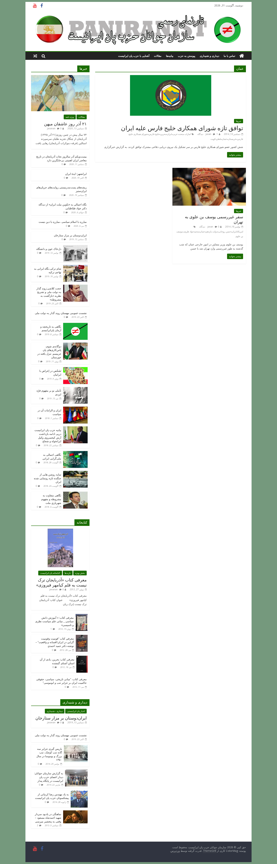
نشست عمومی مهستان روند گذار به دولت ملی (61, 313)
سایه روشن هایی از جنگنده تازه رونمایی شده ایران (47, 478)
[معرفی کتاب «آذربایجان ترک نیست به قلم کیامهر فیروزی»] (60, 530)
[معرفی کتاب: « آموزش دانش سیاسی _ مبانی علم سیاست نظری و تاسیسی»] (82, 616)
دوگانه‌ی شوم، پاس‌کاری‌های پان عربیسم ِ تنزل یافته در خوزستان (49, 352)
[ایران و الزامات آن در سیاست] (75, 408)
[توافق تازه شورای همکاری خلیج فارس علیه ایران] (170, 77)
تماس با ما (229, 56)
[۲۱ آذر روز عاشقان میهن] (60, 77)
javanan (51, 128)
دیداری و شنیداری (209, 56)
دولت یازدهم (211, 231)
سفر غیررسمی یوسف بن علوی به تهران (214, 219)
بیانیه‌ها (169, 56)
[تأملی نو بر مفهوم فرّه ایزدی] (75, 389)
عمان (224, 139)
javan (208, 134)
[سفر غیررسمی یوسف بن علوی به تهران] (209, 170)
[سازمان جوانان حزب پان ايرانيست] (241, 56)
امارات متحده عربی (182, 134)
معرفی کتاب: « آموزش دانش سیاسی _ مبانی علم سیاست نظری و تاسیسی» (54, 621)
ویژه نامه (70, 117)
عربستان (232, 139)
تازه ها (68, 573)
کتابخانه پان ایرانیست (50, 573)
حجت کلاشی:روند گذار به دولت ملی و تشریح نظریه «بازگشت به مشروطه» (48, 294)
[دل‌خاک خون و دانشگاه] (75, 247)
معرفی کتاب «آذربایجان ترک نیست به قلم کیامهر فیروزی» (61, 582)
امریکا (240, 231)
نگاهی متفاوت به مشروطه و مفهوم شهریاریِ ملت (51, 499)
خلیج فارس (154, 134)
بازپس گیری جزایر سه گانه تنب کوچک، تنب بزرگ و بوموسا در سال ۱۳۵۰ (49, 754)
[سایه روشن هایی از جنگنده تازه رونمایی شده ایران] (75, 473)
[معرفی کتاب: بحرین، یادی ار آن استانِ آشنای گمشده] (82, 657)
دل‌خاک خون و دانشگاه (48, 249)
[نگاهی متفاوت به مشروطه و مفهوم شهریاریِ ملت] (75, 493)
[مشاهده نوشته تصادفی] (35, 56)
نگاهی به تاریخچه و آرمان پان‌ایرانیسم (50, 328)
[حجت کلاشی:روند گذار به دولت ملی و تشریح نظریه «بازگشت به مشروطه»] (75, 286)
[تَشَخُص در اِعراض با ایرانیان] (75, 369)
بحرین (163, 134)
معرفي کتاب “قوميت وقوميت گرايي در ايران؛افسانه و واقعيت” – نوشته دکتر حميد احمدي (54, 642)
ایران (169, 134)
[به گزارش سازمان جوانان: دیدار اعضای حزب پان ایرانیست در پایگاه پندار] (76, 771)
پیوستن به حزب (186, 56)
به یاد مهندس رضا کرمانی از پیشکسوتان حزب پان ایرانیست (52, 796)
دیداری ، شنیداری (55, 711)
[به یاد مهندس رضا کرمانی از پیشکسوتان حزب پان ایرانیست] (79, 792)
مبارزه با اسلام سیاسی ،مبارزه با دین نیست (63, 222)
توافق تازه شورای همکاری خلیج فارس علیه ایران (182, 128)
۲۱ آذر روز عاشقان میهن (65, 123)
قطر (219, 139)
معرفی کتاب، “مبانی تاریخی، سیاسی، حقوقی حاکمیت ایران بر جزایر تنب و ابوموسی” (61, 681)
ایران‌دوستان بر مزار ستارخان (70, 235)
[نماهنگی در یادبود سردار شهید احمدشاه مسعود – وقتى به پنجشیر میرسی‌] (75, 812)
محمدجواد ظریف (191, 231)
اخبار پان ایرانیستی (76, 711)
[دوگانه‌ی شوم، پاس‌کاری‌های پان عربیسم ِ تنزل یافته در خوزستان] (75, 344)
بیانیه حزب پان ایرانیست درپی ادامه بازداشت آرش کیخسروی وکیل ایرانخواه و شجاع (47, 435)
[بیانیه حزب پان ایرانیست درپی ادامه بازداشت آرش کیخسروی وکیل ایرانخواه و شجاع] (75, 428)
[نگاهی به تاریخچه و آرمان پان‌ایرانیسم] (75, 325)
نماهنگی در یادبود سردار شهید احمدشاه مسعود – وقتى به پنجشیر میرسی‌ (48, 817)
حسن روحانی (224, 231)
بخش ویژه (80, 573)
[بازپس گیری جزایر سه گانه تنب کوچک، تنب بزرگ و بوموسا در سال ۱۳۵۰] (76, 747)
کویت (213, 139)
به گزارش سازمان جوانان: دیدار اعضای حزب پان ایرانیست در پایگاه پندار (48, 776)
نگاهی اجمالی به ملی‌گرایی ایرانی (51, 456)
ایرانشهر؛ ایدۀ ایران (76, 174)
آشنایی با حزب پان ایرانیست (133, 56)
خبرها (238, 121)
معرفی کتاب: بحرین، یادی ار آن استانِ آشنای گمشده (57, 661)
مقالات (157, 56)
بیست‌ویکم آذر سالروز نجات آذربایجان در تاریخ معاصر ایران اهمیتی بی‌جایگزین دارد (61, 158)
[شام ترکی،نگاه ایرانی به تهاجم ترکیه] (75, 267)
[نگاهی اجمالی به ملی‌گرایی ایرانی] (75, 453)
